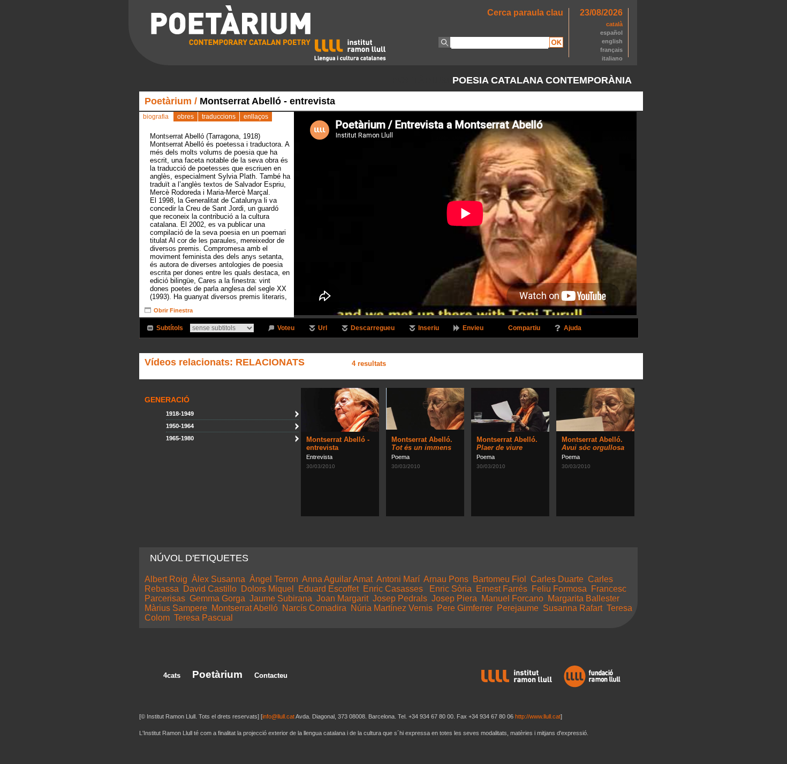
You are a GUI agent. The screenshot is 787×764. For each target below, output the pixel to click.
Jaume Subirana (280, 598)
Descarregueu (373, 328)
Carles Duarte (557, 579)
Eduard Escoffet (328, 588)
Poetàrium (168, 101)
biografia (156, 116)
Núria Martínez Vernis (392, 608)
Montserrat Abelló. (421, 444)
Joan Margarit (342, 598)
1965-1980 (180, 438)
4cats (171, 675)
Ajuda (572, 328)
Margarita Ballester (583, 598)
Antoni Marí (398, 579)
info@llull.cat (278, 716)
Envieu (473, 328)
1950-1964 (180, 426)
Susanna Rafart (572, 608)
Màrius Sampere (176, 608)
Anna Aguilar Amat (337, 579)
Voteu (285, 328)
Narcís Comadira (314, 608)
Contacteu (270, 675)
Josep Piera (454, 598)
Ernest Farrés (501, 588)
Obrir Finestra (173, 310)
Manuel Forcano (512, 598)
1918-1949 (180, 413)
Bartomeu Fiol (499, 579)
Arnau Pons (445, 579)
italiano (612, 58)
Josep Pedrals (400, 598)
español (611, 32)
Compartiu (524, 328)
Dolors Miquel (267, 588)
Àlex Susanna (218, 579)
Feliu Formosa (559, 588)
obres (185, 116)
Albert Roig (166, 579)
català (614, 24)
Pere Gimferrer (465, 608)
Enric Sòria (450, 588)
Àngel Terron (273, 579)
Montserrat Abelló (244, 608)
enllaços (256, 116)
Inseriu (428, 328)
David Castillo (210, 588)
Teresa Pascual (203, 617)
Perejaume (518, 608)
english (612, 41)
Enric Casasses (394, 588)
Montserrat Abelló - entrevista (337, 444)
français (611, 50)
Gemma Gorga (217, 598)
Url (322, 328)
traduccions (219, 116)
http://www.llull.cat (538, 716)
